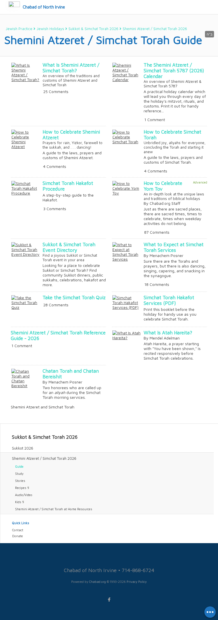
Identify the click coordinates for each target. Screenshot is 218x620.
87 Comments (156, 232)
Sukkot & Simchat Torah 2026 (93, 28)
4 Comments (54, 166)
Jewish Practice (19, 28)
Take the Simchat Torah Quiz (74, 297)
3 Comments (54, 208)
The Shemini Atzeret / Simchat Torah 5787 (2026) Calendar (174, 70)
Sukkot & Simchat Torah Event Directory (69, 247)
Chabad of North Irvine (44, 7)
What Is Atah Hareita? (168, 333)
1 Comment (154, 119)
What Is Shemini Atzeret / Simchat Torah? (71, 67)
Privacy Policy (137, 581)
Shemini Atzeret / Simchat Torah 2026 (155, 28)
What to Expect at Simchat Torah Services (174, 247)
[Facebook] (109, 599)
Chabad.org (97, 581)
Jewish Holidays (50, 28)
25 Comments (55, 91)
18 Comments (156, 284)
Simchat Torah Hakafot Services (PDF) (169, 300)
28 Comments (55, 304)
